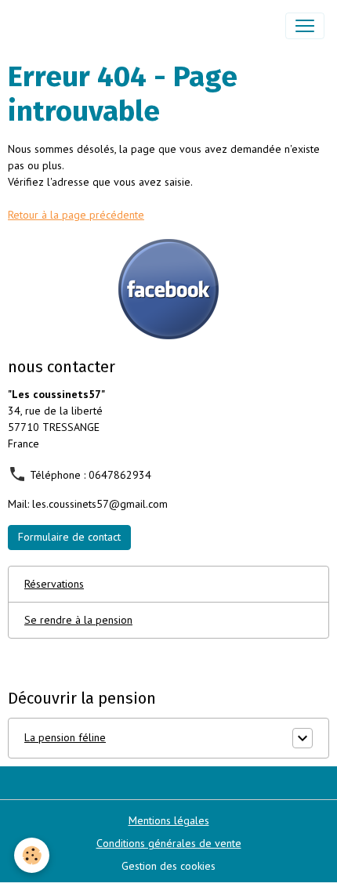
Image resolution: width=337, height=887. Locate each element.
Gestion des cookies (168, 866)
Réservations (54, 584)
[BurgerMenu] (304, 26)
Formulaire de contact (69, 537)
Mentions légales (169, 820)
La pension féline (65, 737)
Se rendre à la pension (78, 620)
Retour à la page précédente (76, 215)
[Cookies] (31, 855)
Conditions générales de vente (168, 843)
